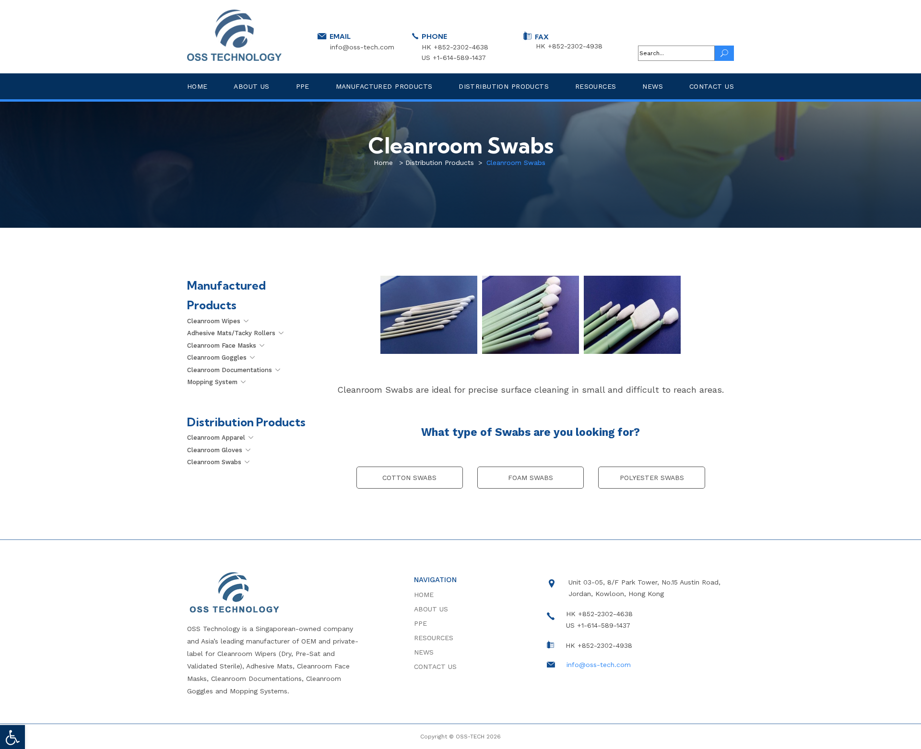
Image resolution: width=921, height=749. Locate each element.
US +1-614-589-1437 (454, 57)
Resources (595, 86)
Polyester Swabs (652, 477)
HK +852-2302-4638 (455, 47)
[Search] (724, 53)
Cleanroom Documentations (229, 370)
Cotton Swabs (409, 477)
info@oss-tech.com (362, 46)
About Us (251, 86)
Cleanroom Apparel (216, 437)
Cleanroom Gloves (214, 450)
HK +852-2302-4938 (569, 46)
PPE (302, 86)
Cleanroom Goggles (217, 357)
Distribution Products (504, 86)
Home (197, 86)
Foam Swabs (530, 477)
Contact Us (711, 86)
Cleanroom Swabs (214, 462)
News (652, 86)
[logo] (234, 35)
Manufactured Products (384, 86)
